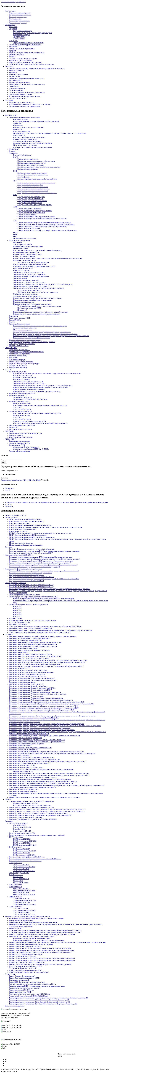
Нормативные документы (18, 367)
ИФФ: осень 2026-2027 (21, 849)
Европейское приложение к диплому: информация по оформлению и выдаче (36, 918)
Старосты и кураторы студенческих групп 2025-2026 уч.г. (29, 994)
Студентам (13, 29)
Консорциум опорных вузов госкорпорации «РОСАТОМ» (30, 104)
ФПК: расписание (15, 885)
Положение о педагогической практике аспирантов (27, 676)
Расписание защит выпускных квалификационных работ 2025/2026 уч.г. (35, 859)
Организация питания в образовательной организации (32, 147)
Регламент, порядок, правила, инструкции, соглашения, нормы (27, 916)
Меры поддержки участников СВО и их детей (25, 62)
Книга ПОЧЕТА (15, 320)
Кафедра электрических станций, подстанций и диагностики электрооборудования (47, 230)
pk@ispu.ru (11, 1046)
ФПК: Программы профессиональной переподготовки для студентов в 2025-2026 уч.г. (40, 632)
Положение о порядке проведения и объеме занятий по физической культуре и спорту (39, 728)
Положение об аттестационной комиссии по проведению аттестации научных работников (41, 769)
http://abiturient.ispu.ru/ (13, 1048)
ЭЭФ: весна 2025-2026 (21, 912)
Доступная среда (19, 39)
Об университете (15, 19)
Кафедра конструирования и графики (30, 165)
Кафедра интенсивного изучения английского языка (36, 161)
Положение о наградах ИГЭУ (19, 668)
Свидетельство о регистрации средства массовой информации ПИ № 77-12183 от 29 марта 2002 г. (44, 579)
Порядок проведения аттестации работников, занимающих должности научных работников (41, 950)
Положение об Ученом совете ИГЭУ (22, 765)
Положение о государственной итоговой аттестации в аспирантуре (33, 646)
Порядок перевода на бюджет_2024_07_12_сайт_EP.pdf (20, 480)
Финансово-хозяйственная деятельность (27, 141)
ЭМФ (15, 207)
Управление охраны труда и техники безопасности (31, 286)
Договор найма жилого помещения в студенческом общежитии (31, 549)
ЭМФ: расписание (15, 897)
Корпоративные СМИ (17, 445)
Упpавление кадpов (20, 278)
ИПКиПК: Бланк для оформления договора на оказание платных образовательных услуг (40, 533)
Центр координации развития (23, 302)
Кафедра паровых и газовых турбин (30, 185)
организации (6, 1056)
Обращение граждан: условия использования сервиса (32, 938)
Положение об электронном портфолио (23, 791)
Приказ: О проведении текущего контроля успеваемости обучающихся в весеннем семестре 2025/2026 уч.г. (47, 809)
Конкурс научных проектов (23, 771)
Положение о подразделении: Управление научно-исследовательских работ (36, 698)
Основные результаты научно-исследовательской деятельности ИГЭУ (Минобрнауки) (43, 598)
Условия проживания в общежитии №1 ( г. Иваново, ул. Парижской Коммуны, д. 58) (39, 1000)
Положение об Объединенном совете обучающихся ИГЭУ (30, 763)
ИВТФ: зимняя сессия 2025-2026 (24, 841)
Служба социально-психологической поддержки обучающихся (31, 64)
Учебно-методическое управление (25, 294)
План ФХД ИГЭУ (15, 618)
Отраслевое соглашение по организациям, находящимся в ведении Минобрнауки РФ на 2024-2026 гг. (45, 930)
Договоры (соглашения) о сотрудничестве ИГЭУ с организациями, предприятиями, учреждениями (44, 551)
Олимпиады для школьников (19, 21)
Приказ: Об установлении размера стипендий (25, 817)
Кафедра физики (23, 177)
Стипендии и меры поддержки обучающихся (25, 45)
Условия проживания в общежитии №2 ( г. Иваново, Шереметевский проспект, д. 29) (39, 1002)
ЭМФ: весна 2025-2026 (21, 902)
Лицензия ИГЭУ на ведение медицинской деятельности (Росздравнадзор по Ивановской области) (44, 571)
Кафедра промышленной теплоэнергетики (32, 187)
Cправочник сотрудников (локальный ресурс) (25, 433)
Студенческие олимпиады (22, 31)
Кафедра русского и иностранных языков (32, 201)
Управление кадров (16, 90)
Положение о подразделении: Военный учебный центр (28, 686)
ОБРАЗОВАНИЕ (11, 348)
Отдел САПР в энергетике (22, 375)
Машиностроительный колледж (24, 238)
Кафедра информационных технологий (31, 163)
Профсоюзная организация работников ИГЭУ (29, 264)
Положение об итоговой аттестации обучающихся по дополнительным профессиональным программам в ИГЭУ (49, 775)
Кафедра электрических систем (28, 228)
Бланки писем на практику (18, 531)
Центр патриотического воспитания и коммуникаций (32, 304)
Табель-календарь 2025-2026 (19, 873)
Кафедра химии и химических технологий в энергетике (37, 193)
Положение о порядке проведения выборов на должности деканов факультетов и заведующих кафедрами (46, 724)
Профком (12, 51)
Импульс (12, 56)
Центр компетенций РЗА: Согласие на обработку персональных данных (39, 940)
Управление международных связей (26, 280)
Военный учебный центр (18, 17)
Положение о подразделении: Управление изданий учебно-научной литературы (37, 694)
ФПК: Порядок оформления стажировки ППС (25, 970)
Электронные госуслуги (17, 98)
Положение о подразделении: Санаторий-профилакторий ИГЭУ (32, 688)
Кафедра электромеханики (26, 215)
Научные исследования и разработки (22, 393)
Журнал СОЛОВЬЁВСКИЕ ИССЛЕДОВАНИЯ (30, 399)
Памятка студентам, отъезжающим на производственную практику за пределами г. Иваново (42, 934)
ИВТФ (15, 157)
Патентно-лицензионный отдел (24, 260)
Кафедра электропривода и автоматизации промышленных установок (42, 218)
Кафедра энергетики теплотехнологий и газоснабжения (37, 179)
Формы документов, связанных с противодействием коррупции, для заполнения (42, 332)
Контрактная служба (20, 248)
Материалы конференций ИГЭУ (20, 411)
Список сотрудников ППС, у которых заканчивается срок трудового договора (37, 68)
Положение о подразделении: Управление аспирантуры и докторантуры (35, 692)
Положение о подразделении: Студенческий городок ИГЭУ (30, 638)
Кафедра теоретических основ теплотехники (33, 189)
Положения (9, 634)
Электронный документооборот (20, 94)
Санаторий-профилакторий (23, 268)
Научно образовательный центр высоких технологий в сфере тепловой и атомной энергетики (46, 373)
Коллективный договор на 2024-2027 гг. (19, 555)
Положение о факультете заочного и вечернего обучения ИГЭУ (31, 757)
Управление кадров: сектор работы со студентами (26, 53)
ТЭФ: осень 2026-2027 (21, 865)
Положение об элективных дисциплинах (23, 789)
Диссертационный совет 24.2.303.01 (22, 425)
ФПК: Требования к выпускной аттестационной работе (29, 972)
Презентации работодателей (19, 980)
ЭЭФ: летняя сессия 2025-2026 (24, 914)
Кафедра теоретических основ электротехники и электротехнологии (41, 226)
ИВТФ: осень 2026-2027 (21, 839)
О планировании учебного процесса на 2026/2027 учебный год (31, 801)
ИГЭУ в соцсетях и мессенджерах (21, 437)
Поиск (3, 460)
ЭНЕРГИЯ (17, 407)
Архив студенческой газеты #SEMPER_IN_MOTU (31, 449)
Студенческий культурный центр (29, 290)
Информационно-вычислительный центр (28, 246)
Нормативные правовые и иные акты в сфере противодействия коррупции (40, 326)
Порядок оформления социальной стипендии (25, 946)
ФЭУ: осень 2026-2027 (21, 889)
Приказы (9, 506)
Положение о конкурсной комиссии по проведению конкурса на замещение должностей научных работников (48, 660)
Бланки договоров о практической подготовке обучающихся (30, 525)
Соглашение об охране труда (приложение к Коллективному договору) (34, 567)
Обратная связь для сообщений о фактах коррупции (31, 338)
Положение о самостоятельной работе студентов (26, 744)
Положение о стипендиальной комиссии (23, 750)
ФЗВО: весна (18, 881)
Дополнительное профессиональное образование (26, 352)
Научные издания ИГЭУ (18, 395)
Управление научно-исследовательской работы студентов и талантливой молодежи (43, 284)
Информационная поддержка (19, 441)
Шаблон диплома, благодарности (21, 543)
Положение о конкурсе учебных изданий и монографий (29, 658)
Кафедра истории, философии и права (31, 197)
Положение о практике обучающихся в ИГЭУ (25, 738)
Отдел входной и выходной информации (27, 254)
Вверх (8, 504)
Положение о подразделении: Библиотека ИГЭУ (26, 684)
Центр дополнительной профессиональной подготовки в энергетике (37, 298)
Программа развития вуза (18, 624)
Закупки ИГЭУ (14, 76)
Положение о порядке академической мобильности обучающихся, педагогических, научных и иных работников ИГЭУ (51, 704)
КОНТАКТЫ (9, 431)
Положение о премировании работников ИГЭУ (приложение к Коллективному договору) (41, 557)
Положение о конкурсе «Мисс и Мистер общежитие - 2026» (30, 654)
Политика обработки (93, 1054)
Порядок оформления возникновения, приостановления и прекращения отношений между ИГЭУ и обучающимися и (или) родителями (57, 942)
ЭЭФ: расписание (15, 906)
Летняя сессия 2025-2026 (22, 831)
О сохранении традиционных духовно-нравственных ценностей (32, 342)
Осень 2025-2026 (19, 825)
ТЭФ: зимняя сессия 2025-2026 (24, 867)
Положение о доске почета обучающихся (23, 648)
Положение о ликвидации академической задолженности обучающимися (35, 664)
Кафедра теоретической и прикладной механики (34, 211)
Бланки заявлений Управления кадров (22, 529)
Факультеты (13, 153)
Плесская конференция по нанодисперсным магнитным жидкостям (37, 413)
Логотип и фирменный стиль (19, 451)
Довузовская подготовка (18, 23)
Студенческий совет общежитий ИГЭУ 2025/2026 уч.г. (28, 996)
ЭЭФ (15, 221)
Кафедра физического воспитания (29, 203)
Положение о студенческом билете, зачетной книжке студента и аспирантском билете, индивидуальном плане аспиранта (52, 753)
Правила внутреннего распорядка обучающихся (26, 954)
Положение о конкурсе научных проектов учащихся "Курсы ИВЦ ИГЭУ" (35, 656)
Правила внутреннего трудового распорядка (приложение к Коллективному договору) (40, 563)
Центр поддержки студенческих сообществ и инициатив (37, 292)
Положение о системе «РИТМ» (20, 745)
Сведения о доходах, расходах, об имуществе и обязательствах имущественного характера (45, 334)
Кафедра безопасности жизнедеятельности (32, 175)
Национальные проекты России (20, 429)
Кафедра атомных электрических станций (32, 173)
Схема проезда (6, 1050)
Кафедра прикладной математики (29, 209)
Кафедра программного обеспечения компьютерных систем (38, 167)
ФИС (15, 236)
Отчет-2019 (17, 616)
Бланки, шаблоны (11, 517)
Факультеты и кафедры (21, 35)
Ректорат (12, 151)
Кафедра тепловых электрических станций (32, 191)
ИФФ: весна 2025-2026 (21, 853)
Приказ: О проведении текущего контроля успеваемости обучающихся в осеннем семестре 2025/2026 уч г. (47, 811)
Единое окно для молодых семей (20, 60)
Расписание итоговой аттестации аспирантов (25, 861)
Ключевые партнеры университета (21, 102)
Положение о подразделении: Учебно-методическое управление (32, 678)
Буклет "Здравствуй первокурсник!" (22, 976)
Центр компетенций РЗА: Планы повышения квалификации (30, 628)
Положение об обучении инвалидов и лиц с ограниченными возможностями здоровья (40, 779)
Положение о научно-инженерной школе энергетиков (28, 670)
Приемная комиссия (16, 435)
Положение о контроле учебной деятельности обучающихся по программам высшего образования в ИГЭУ (47, 662)
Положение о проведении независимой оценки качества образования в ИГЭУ (37, 742)
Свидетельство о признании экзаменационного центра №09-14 (31, 577)
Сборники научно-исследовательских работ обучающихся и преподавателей (40, 423)
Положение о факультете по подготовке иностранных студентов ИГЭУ (34, 759)
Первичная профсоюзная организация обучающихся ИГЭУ (34, 266)
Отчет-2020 (17, 614)
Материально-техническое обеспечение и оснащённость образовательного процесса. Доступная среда (49, 133)
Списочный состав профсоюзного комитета (24, 988)
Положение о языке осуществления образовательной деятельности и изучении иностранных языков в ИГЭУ (47, 761)
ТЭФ (15, 181)
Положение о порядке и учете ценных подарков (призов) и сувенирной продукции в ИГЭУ (41, 710)
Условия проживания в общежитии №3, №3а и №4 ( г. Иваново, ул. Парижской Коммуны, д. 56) (43, 1004)
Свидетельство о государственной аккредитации (26, 575)
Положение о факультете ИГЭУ (20, 755)
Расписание (13, 27)
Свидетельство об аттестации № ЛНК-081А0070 (26, 581)
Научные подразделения (17, 371)
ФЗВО (15, 232)
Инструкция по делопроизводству (21, 920)
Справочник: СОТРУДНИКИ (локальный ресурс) (26, 84)
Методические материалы (22, 330)
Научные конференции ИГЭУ (19, 401)
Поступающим (10, 11)
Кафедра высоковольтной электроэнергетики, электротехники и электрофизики (45, 224)
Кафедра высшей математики (27, 159)
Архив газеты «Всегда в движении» (26, 447)
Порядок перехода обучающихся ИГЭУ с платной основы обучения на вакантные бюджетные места (44, 797)
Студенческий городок (21, 270)
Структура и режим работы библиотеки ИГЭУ (25, 966)
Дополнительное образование (19, 354)
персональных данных (94, 1056)
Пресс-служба (22, 310)
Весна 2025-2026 (19, 829)
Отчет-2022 (17, 611)
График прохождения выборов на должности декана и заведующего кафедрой (37, 835)
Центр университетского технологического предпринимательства (36, 314)
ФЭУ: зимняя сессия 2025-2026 (24, 891)
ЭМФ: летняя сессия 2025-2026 (24, 904)
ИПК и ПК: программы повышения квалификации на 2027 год (31, 587)
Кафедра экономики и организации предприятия (34, 205)
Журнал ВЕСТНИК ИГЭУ (22, 397)
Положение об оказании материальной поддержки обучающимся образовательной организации (43, 781)
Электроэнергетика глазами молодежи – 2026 (29, 421)
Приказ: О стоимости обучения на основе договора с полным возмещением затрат (38, 813)
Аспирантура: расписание (18, 823)
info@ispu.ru (66, 1056)
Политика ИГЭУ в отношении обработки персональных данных (32, 936)
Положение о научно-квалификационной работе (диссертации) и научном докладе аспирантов (43, 636)
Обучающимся (10, 25)
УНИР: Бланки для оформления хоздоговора (25, 519)
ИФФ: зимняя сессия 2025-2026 (24, 851)
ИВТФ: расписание (16, 837)
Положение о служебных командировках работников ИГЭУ (30, 748)
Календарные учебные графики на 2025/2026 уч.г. (27, 857)
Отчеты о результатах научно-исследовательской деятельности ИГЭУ (33, 597)
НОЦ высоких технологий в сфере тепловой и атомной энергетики (37, 250)
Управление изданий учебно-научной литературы (27, 92)
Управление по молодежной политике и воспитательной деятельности (38, 288)
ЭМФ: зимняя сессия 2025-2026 (24, 900)
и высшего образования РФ (40, 1056)
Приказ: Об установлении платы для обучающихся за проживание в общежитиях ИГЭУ (40, 815)
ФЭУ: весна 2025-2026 (21, 892)
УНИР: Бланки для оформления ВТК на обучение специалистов (32, 537)
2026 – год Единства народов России (22, 344)
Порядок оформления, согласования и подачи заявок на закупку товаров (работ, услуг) (40, 948)
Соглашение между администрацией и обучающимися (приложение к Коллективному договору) (43, 565)
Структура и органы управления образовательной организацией (36, 121)
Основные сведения (20, 119)
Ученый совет (14, 86)
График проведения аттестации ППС (22, 833)
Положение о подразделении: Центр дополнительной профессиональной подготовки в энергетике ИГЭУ (46, 702)
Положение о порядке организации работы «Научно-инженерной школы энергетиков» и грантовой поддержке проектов (52, 716)
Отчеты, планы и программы (15, 583)
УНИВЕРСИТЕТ (11, 115)
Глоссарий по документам (18, 74)
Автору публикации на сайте (19, 443)
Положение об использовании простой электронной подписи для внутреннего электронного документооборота (49, 773)
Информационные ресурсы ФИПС (25, 803)
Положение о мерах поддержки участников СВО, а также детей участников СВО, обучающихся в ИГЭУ (46, 666)
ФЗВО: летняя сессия (20, 883)
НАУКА (8, 370)
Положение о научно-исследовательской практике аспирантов (31, 672)
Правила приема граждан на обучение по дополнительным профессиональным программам (42, 958)
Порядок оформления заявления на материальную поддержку (31, 944)
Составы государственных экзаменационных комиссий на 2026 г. (32, 984)
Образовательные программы (19, 13)
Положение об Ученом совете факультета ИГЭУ (26, 767)
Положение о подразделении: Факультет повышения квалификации (33, 680)
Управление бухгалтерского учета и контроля (29, 274)
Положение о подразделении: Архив (22, 682)
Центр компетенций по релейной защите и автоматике (32, 300)
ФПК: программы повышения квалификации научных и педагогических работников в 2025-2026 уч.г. (45, 626)
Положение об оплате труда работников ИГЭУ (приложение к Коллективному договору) (41, 561)
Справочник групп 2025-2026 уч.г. (21, 990)
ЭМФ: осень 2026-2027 (21, 898)
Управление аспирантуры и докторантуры (28, 43)
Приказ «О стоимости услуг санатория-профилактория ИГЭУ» (31, 807)
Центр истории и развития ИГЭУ (29, 308)
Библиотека (17, 242)
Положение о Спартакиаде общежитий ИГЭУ (25, 640)
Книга (7, 490)
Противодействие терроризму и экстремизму (25, 340)
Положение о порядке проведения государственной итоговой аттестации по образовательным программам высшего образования (55, 726)
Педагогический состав (21, 131)
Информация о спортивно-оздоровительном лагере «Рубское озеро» (33, 922)
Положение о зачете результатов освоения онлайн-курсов (29, 650)
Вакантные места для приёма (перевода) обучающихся (32, 33)
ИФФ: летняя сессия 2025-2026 (24, 855)
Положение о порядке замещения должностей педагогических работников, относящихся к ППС (43, 706)
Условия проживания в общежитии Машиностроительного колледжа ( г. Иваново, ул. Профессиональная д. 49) (48, 998)
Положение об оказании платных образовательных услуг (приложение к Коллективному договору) (44, 559)
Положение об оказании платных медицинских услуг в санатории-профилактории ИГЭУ (41, 783)
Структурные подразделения (19, 240)
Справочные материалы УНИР (20, 992)
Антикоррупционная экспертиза (24, 328)
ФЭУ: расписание (15, 887)
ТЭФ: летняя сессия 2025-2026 (24, 871)
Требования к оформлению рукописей (22, 968)
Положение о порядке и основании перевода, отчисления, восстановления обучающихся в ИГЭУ (43, 708)
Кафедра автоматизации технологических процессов (36, 183)
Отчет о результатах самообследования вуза (24, 595)
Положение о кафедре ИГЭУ (19, 652)
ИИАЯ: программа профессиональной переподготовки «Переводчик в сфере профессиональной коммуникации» (49, 589)
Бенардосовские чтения (21, 403)
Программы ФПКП (16, 80)
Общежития (13, 316)
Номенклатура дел (15, 928)
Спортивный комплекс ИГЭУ (19, 318)
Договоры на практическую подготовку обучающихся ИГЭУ (31, 553)
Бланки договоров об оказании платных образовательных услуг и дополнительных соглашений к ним (45, 527)
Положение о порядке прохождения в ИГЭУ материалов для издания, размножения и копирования (44, 736)
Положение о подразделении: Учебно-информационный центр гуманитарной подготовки (41, 700)
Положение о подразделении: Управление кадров (26, 696)
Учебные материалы (16, 54)
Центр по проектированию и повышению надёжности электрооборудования (40, 312)
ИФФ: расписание (15, 847)
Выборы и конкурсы (16, 70)
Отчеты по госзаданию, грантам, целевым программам (28, 604)
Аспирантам (13, 41)
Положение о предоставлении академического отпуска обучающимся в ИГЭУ (37, 740)
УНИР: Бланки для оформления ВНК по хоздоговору (28, 535)
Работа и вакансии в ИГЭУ (18, 346)
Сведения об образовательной (12, 1054)
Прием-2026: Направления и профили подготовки (27, 982)
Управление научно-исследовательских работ (29, 282)
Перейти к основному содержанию (13, 2)
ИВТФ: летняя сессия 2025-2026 (24, 845)
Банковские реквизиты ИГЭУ (15, 515)
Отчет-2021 (17, 612)
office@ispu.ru (12, 1030)
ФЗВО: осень (18, 877)
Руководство (17, 129)
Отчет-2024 (17, 606)
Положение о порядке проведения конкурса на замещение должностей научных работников (42, 730)
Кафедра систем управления (27, 169)
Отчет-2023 (17, 608)
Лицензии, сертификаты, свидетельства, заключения (23, 569)
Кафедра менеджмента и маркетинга (30, 199)
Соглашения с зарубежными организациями (25, 106)
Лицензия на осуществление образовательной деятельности (30, 573)
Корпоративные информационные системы (24, 96)
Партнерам (9, 100)
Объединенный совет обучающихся (22, 48)
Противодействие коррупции (19, 82)
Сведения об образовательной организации (24, 117)
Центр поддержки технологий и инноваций (33, 262)
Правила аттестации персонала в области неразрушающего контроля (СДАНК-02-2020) (40, 952)
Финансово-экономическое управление (27, 296)
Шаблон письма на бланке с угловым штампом (26, 545)
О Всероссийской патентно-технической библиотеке (32, 805)
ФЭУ (15, 195)
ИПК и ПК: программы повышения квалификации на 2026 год (31, 585)
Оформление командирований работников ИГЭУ (26, 78)
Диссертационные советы (22, 244)
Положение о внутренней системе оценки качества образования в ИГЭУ (35, 642)
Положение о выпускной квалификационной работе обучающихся (33, 644)
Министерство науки (37, 1054)
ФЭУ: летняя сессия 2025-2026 (24, 894)
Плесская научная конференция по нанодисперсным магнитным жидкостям (40, 405)
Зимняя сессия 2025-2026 (22, 827)
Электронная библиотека (18, 365)
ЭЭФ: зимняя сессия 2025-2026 (24, 910)
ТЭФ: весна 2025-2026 (21, 869)
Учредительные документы (14, 1006)
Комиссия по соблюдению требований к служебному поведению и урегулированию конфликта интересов (51, 336)
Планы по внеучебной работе (19, 622)
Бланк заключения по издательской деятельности (26, 521)
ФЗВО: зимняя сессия (21, 879)
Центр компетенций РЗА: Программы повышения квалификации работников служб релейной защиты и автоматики (50, 630)
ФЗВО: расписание (16, 875)
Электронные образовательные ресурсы (23, 58)
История (12, 322)
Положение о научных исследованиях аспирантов (27, 674)
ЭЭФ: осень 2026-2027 (21, 908)
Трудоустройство (19, 37)
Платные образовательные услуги (25, 139)
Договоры (8, 547)
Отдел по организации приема (20, 15)
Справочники (10, 974)
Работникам (9, 66)
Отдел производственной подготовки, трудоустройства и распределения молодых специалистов (47, 258)
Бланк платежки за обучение (19, 523)
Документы (13, 47)
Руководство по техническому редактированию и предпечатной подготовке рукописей (40, 964)
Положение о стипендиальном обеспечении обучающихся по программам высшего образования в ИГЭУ (46, 751)
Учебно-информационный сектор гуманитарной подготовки (39, 306)
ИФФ (15, 171)
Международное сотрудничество (25, 145)
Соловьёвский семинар (21, 379)
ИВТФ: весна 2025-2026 (21, 843)
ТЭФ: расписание (15, 863)
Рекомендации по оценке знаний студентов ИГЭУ (27, 962)
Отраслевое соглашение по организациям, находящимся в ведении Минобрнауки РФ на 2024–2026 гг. (45, 932)
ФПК (15, 234)
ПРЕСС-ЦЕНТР (11, 439)
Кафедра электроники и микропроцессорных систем (36, 216)
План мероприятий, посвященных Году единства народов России (32, 620)
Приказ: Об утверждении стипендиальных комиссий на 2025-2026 (32, 819)
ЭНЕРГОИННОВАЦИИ (22, 409)
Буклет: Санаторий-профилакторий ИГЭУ (24, 978)
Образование (18, 125)
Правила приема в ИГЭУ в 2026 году (22, 956)
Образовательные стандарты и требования (28, 127)
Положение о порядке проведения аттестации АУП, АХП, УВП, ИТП (34, 718)
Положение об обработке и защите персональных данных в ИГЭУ (32, 777)
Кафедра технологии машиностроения (31, 213)
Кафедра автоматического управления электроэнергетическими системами (44, 223)
